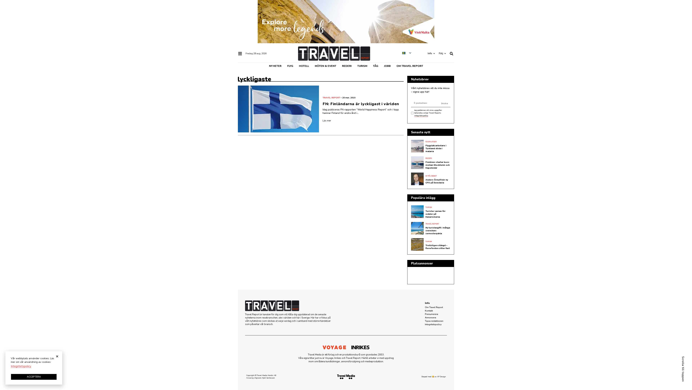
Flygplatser (431, 142)
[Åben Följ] (445, 53)
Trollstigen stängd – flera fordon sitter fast (437, 247)
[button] (57, 356)
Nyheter (275, 66)
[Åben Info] (434, 53)
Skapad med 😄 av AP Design (433, 376)
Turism (362, 66)
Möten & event (325, 66)
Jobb (387, 66)
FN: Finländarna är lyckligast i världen (361, 104)
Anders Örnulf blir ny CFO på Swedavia (436, 181)
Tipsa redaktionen (434, 321)
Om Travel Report (409, 66)
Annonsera (430, 317)
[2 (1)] (346, 42)
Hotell (304, 66)
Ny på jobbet (431, 176)
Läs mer (327, 120)
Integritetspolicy (433, 324)
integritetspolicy (421, 115)
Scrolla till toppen (683, 369)
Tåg (375, 66)
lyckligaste (254, 79)
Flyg (290, 66)
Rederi (347, 66)
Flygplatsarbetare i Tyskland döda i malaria (435, 148)
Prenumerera (431, 314)
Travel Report (331, 97)
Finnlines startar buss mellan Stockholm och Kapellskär (437, 165)
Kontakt (429, 310)
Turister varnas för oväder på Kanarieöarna (435, 214)
